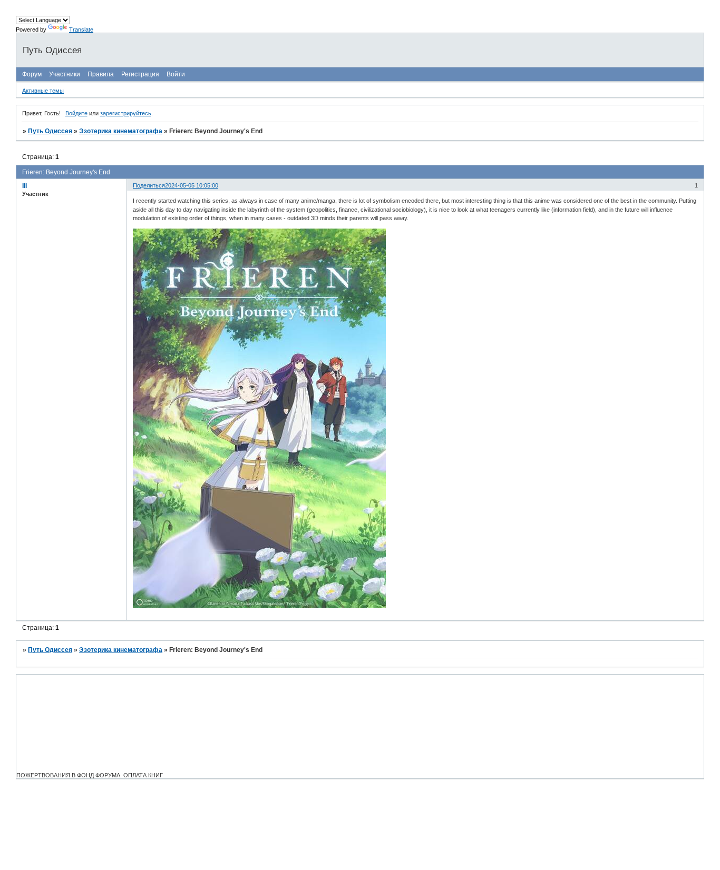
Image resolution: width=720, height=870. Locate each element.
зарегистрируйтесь (125, 113)
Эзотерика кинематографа (120, 131)
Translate (81, 29)
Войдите (76, 113)
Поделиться (149, 185)
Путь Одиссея (50, 131)
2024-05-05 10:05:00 (191, 185)
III (24, 186)
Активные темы (43, 90)
